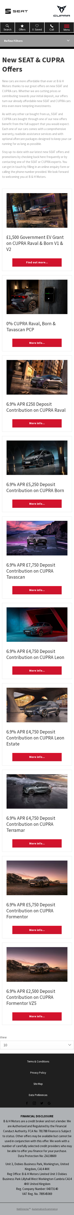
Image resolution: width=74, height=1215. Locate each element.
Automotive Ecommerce (45, 1208)
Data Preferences (38, 1095)
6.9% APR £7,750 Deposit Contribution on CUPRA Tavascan (30, 571)
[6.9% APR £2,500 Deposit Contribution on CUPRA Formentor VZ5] (37, 964)
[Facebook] (27, 1103)
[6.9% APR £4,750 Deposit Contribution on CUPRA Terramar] (37, 791)
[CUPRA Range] (61, 11)
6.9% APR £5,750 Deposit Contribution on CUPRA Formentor (30, 911)
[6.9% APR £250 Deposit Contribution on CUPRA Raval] (37, 377)
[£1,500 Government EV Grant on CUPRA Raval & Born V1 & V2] (37, 210)
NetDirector (23, 1208)
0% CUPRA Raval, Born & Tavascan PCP (31, 326)
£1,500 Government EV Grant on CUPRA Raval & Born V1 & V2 (35, 243)
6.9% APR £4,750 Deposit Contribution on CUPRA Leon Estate (35, 738)
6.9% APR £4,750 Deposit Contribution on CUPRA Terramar (30, 824)
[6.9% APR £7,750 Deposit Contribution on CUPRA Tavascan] (37, 538)
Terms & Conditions (38, 1061)
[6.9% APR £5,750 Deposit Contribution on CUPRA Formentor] (37, 878)
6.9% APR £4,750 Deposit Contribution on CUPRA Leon (35, 654)
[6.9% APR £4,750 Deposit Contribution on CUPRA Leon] (37, 624)
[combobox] (37, 1045)
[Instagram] (34, 1103)
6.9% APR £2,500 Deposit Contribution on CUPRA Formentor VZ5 (30, 997)
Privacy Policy (38, 1072)
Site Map (38, 1084)
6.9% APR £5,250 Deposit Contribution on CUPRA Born (35, 487)
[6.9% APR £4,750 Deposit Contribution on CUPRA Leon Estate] (37, 705)
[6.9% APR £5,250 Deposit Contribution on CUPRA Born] (37, 458)
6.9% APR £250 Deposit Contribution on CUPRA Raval (36, 407)
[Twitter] (41, 1103)
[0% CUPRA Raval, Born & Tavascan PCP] (37, 297)
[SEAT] (16, 11)
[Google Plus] (49, 1103)
